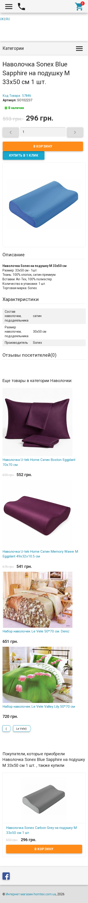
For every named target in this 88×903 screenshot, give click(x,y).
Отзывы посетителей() (29, 355)
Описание (13, 254)
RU (8, 19)
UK (2, 19)
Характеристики (20, 299)
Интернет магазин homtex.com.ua (31, 894)
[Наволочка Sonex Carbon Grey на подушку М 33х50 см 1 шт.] (44, 799)
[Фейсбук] (7, 877)
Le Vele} (21, 728)
